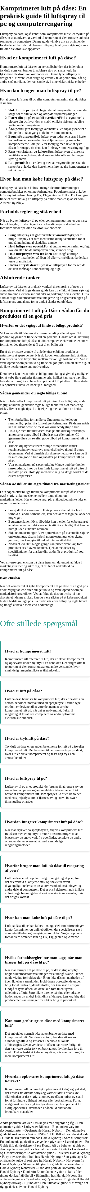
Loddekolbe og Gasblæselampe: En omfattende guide (44, 1151)
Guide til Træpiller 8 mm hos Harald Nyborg (31, 1138)
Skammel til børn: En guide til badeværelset (52, 1164)
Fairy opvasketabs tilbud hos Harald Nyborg (31, 1156)
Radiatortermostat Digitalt (52, 1149)
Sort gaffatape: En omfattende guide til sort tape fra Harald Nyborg (43, 1158)
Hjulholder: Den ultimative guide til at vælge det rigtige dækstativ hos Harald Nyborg (44, 1184)
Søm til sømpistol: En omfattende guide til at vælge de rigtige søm (44, 1139)
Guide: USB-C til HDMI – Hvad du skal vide (58, 1134)
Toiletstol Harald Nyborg (73, 1153)
